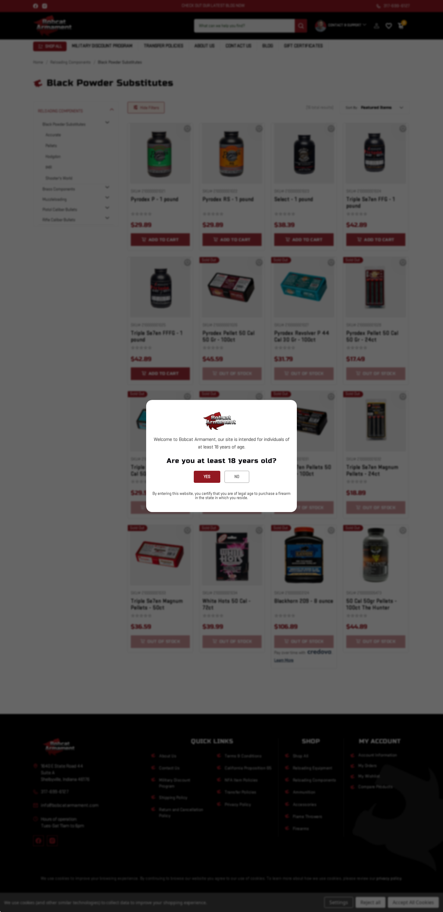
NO (236, 477)
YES (207, 477)
